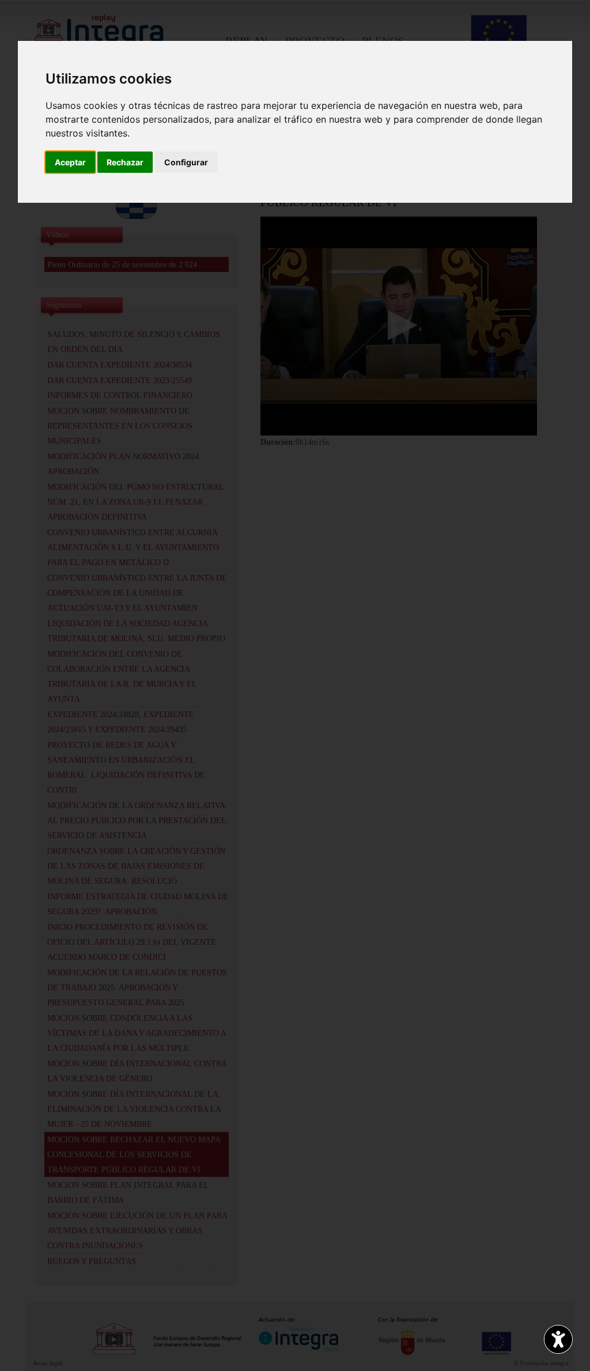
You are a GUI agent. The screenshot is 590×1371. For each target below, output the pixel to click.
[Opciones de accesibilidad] (558, 1339)
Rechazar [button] (125, 162)
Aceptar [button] (70, 162)
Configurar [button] (186, 162)
